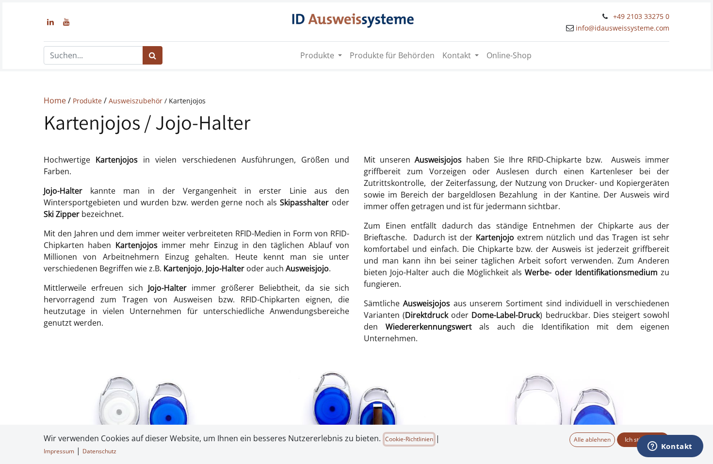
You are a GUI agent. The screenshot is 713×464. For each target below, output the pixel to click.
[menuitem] (392, 55)
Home (56, 100)
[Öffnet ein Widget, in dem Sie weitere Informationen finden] (669, 447)
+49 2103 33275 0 (641, 16)
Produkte (88, 100)
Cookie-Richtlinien (409, 439)
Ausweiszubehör (136, 100)
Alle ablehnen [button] (592, 439)
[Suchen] (152, 55)
